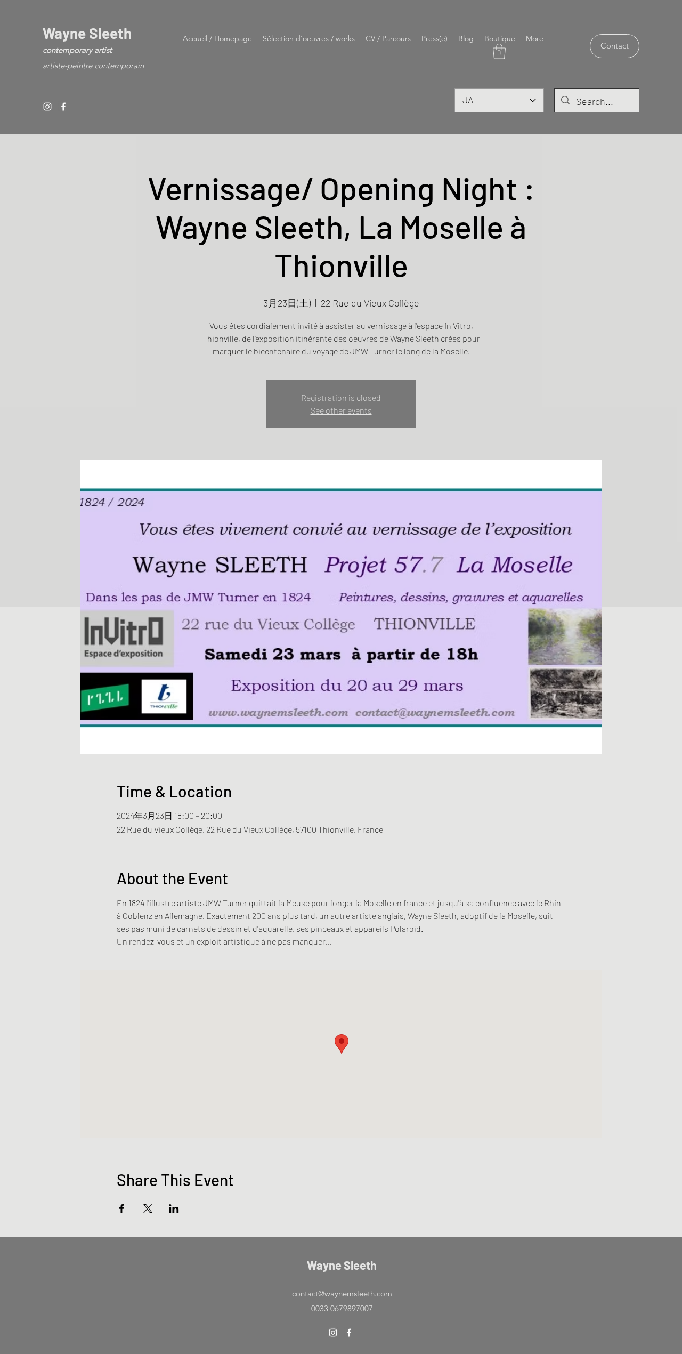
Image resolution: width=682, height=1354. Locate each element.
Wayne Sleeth (87, 33)
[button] (499, 51)
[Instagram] (47, 106)
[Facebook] (63, 106)
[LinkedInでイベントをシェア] (174, 1208)
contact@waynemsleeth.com (342, 1293)
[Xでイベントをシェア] (148, 1208)
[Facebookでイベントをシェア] (122, 1208)
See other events (341, 410)
